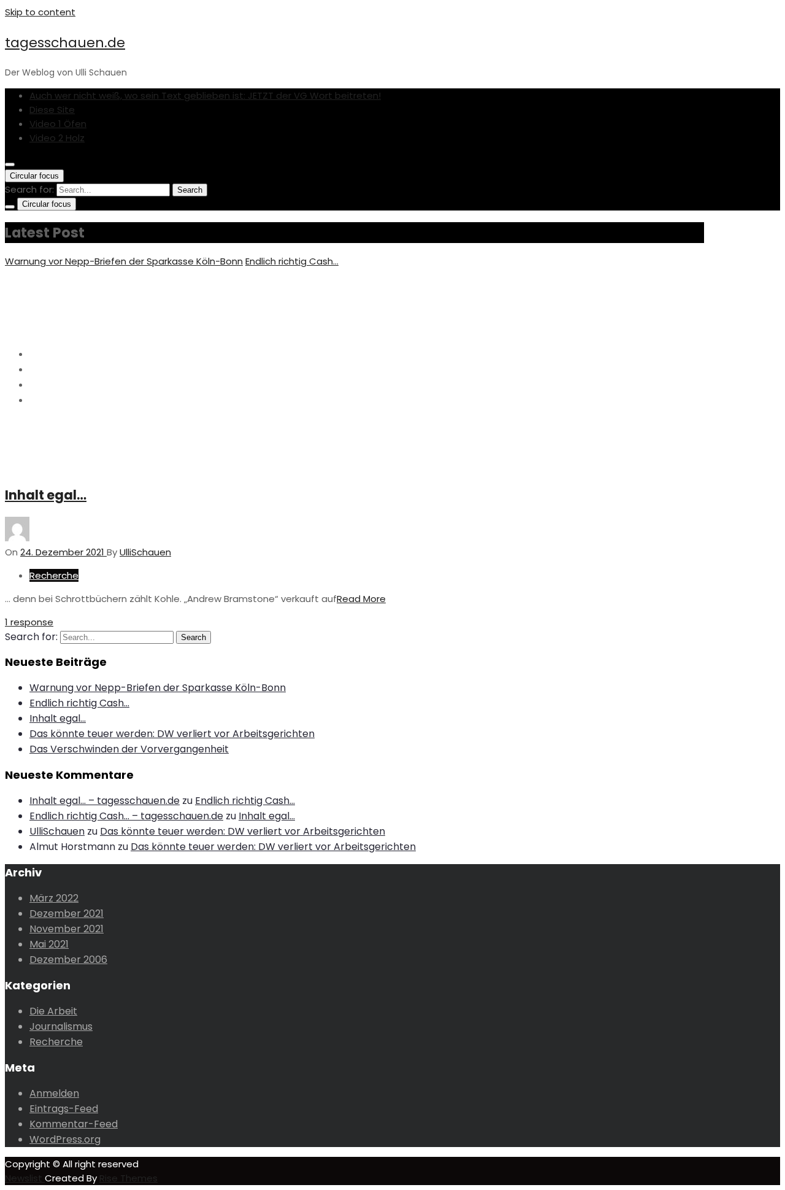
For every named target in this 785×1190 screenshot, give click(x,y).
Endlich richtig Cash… (292, 261)
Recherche (53, 575)
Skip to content (40, 12)
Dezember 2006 (68, 959)
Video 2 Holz (57, 137)
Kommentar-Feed (73, 1124)
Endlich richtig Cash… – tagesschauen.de (126, 816)
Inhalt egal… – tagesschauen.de (104, 801)
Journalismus (61, 1026)
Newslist (25, 1178)
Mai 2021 (49, 944)
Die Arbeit (53, 1011)
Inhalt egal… (45, 495)
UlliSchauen (57, 831)
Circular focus (34, 175)
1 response (29, 622)
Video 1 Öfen (57, 123)
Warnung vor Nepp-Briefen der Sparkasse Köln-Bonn (124, 261)
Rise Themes (128, 1178)
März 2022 (53, 898)
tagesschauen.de (65, 42)
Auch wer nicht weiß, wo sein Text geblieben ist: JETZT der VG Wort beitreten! (205, 95)
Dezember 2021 (66, 913)
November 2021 (66, 929)
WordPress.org (65, 1139)
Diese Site (52, 109)
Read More (361, 598)
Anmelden (54, 1093)
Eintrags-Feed (63, 1109)
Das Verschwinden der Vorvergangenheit (129, 749)
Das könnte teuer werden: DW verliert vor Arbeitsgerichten (172, 734)
